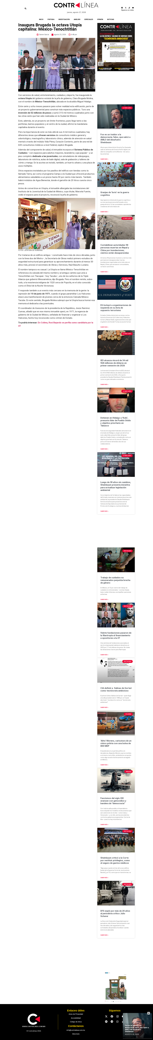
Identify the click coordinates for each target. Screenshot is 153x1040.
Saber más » (104, 159)
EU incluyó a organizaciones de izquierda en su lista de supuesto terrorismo (115, 308)
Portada (51, 19)
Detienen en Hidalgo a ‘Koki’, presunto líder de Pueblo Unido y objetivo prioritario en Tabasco (115, 422)
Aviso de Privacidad (76, 1014)
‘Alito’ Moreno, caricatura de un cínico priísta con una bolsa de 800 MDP (115, 743)
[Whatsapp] (117, 1021)
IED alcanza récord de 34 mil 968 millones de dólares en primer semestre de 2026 (114, 363)
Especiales (88, 19)
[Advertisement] (56, 350)
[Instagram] (117, 1016)
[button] (111, 1001)
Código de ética (76, 1022)
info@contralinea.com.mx (76, 1030)
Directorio (76, 1034)
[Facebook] (122, 7)
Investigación (64, 19)
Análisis (77, 19)
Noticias (110, 19)
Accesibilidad (76, 1018)
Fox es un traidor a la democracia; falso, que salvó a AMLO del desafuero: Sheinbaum (115, 138)
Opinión (100, 19)
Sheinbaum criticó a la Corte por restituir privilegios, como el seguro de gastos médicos (115, 860)
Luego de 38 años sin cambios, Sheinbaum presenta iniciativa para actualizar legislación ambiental (115, 486)
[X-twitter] (125, 7)
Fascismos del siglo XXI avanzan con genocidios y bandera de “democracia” (113, 801)
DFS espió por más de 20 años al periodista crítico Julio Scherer (115, 913)
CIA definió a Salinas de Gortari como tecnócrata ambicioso (116, 689)
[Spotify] (106, 1021)
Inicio (41, 19)
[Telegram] (111, 1021)
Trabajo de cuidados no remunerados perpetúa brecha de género (115, 580)
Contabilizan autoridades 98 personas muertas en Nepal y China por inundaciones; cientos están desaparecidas (114, 249)
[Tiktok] (129, 7)
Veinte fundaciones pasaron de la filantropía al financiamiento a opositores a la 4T (115, 635)
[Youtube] (132, 7)
